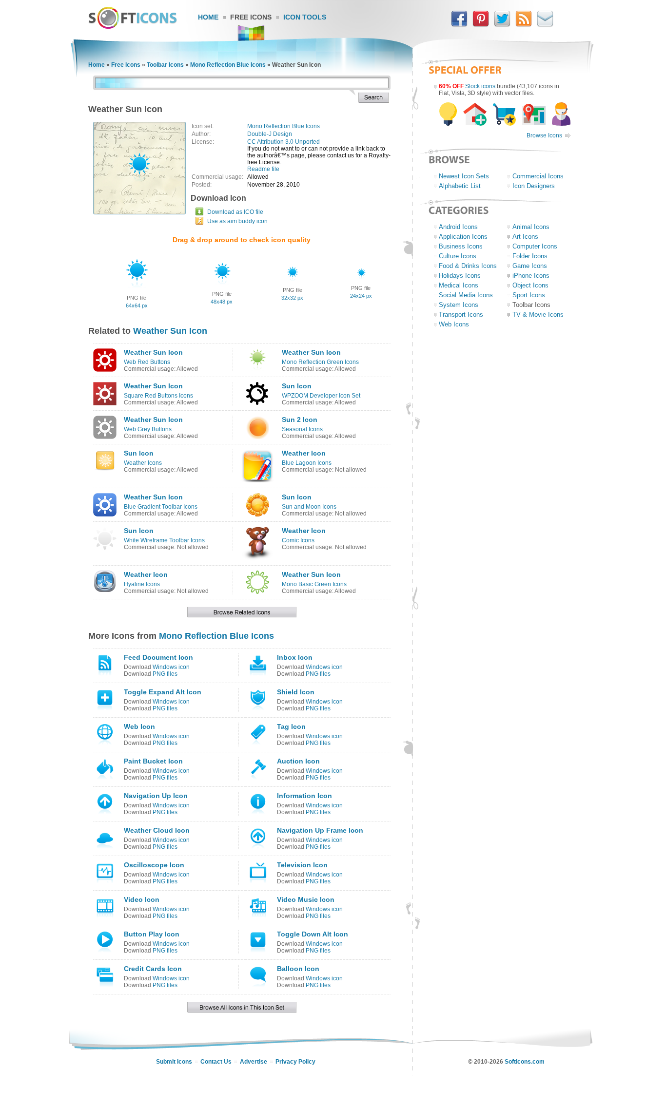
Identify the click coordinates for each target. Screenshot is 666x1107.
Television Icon (302, 865)
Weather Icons (143, 462)
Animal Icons (530, 226)
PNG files (165, 673)
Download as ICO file (235, 212)
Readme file (263, 169)
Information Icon (304, 796)
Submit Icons (174, 1061)
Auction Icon (298, 761)
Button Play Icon (151, 934)
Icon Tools (304, 17)
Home (208, 17)
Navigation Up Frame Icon (320, 830)
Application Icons (463, 236)
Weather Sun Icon (170, 331)
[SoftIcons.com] (132, 27)
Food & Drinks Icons (468, 265)
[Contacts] (545, 25)
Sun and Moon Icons (309, 506)
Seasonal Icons (302, 429)
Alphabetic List (460, 186)
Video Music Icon (305, 899)
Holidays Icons (460, 275)
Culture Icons (457, 256)
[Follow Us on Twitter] (502, 25)
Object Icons (530, 285)
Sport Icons (528, 295)
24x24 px (361, 296)
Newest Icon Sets (464, 176)
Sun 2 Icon (299, 419)
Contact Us (216, 1061)
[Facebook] (459, 25)
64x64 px (137, 305)
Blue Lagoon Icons (307, 462)
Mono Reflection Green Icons (320, 362)
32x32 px (292, 298)
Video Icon (141, 899)
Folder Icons (530, 256)
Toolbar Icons (165, 64)
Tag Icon (291, 726)
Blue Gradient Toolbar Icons (160, 506)
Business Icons (461, 246)
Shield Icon (295, 692)
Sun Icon (297, 386)
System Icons (458, 304)
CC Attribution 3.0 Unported (283, 141)
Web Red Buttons (147, 362)
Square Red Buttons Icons (158, 395)
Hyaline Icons (142, 584)
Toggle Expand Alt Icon (162, 692)
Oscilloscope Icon (154, 865)
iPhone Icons (530, 275)
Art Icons (525, 236)
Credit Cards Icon (153, 969)
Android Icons (458, 226)
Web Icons (454, 324)
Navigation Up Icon (156, 796)
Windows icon (171, 667)
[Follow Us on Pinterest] (480, 25)
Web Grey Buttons (148, 429)
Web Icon (139, 726)
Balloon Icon (298, 969)
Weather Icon (304, 453)
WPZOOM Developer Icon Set (321, 395)
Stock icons (480, 86)
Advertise (253, 1061)
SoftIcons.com (525, 1061)
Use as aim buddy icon (237, 221)
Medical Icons (458, 285)
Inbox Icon (295, 657)
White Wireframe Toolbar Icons (164, 540)
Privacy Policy (295, 1061)
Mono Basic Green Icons (314, 584)
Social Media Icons (466, 295)
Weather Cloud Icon (157, 830)
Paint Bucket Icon (153, 761)
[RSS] (523, 25)
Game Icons (529, 265)
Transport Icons (461, 314)
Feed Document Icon (158, 657)
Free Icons (251, 17)
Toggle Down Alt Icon (312, 934)
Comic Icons (298, 540)
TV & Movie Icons (538, 314)
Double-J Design (269, 134)
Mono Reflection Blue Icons (228, 64)
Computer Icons (534, 246)
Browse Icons (544, 135)
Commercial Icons (538, 176)
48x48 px (222, 302)
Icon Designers (533, 186)
